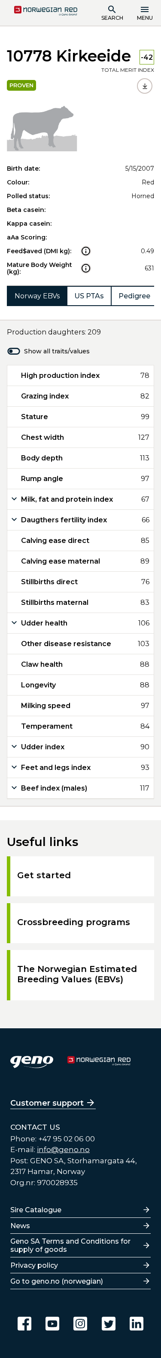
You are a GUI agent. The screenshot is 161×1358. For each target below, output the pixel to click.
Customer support (47, 1103)
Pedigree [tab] (134, 296)
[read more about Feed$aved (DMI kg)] (86, 251)
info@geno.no (63, 1149)
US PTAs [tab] (89, 296)
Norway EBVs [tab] (37, 296)
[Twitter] (108, 1323)
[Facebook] (24, 1323)
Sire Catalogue (35, 1210)
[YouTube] (52, 1323)
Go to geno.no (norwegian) (56, 1281)
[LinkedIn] (136, 1323)
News (20, 1226)
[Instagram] (80, 1323)
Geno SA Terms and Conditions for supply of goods (70, 1245)
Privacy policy (34, 1265)
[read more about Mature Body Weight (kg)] (86, 268)
